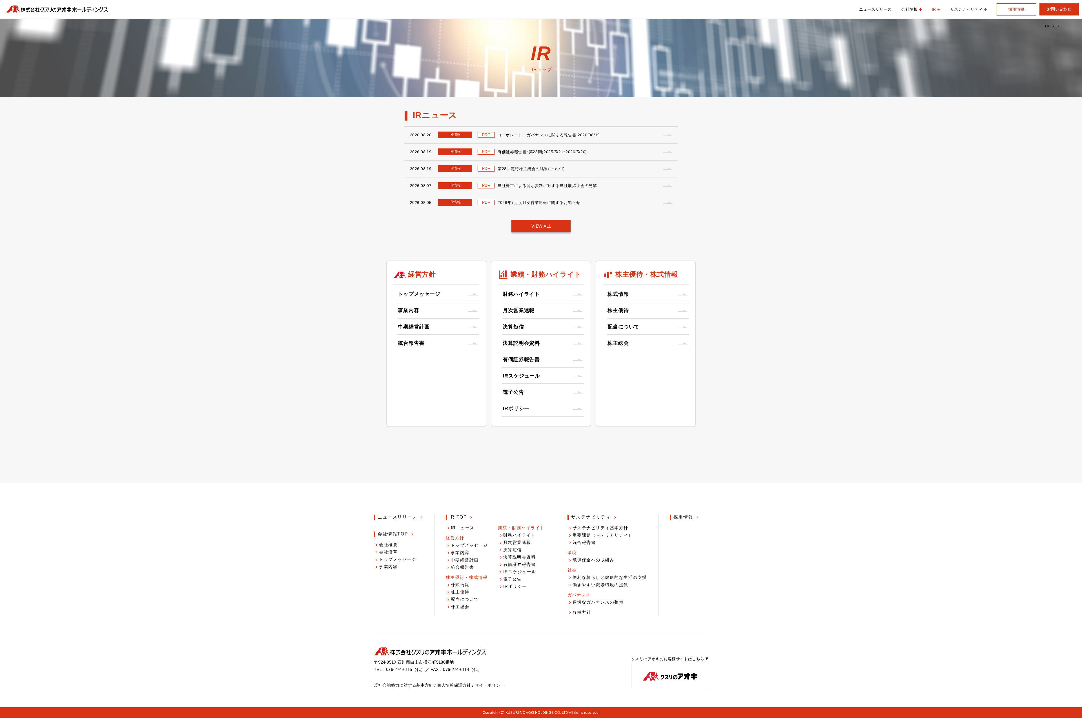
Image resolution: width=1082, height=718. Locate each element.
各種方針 (582, 612)
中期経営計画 (414, 327)
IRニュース (463, 527)
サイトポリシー (489, 685)
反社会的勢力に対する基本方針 (403, 685)
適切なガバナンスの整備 (598, 602)
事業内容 (408, 310)
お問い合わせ (1059, 9)
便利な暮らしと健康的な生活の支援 (610, 577)
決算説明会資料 (521, 343)
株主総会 (618, 343)
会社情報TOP (393, 534)
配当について (623, 327)
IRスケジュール (521, 376)
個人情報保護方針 (454, 685)
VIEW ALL (541, 226)
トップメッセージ (419, 294)
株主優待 (618, 310)
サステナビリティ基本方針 (600, 527)
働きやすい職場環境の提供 (600, 584)
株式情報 (618, 294)
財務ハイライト (521, 294)
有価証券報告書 (521, 359)
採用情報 (1016, 9)
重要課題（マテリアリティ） (603, 535)
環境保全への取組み (594, 559)
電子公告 (513, 392)
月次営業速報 (519, 310)
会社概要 (388, 544)
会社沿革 (388, 552)
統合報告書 (411, 343)
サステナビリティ (591, 517)
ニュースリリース (875, 9)
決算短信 (513, 327)
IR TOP (458, 517)
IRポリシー (516, 408)
